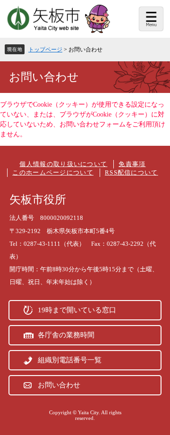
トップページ (45, 49)
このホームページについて (53, 172)
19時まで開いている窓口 (77, 310)
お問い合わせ (59, 385)
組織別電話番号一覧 (70, 360)
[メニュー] (151, 19)
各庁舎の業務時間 (66, 335)
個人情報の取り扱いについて (63, 163)
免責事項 (132, 163)
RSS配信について (131, 172)
